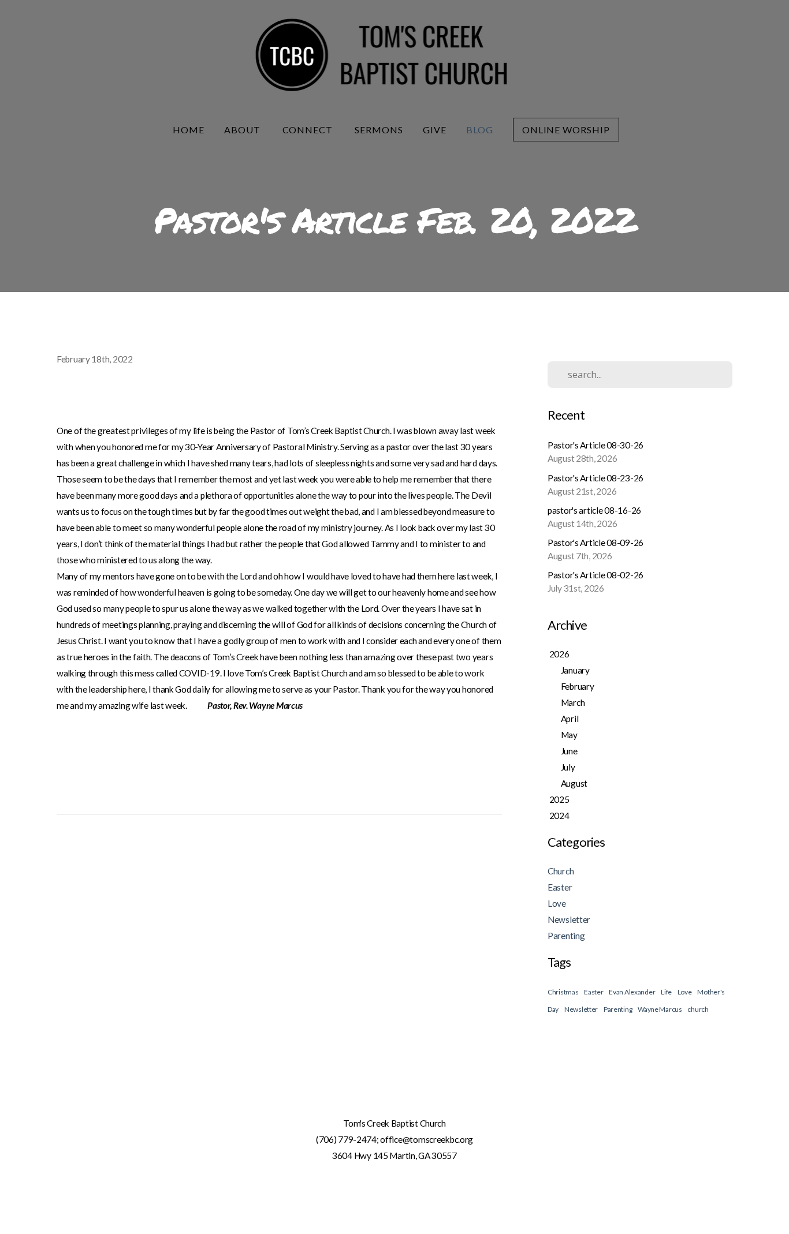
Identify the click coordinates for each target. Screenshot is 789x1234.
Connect (309, 129)
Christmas (563, 992)
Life (666, 992)
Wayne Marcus (660, 1009)
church (697, 1009)
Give (434, 129)
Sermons (379, 129)
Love (557, 903)
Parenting (566, 935)
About (243, 129)
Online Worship (566, 129)
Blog (479, 129)
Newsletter (569, 919)
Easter (560, 887)
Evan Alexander (632, 992)
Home (188, 129)
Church (561, 871)
